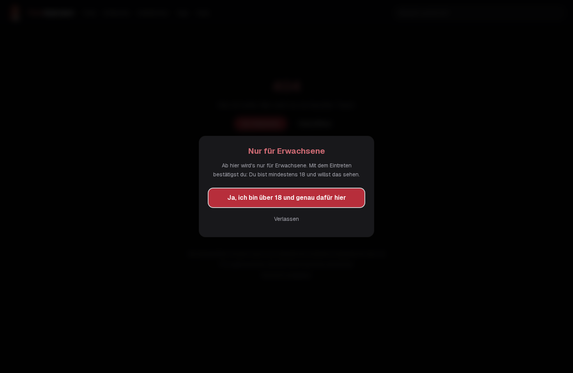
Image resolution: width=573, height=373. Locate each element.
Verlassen (286, 218)
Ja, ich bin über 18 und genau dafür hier (286, 198)
